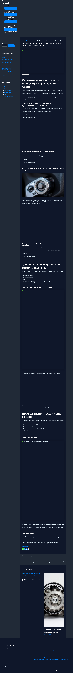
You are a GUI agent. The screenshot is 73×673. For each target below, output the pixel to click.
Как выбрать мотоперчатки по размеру (61, 650)
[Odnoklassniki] (28, 549)
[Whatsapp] (23, 549)
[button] (8, 6)
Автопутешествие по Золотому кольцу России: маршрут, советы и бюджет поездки (31, 579)
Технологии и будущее (12, 31)
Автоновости (10, 16)
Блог (5, 32)
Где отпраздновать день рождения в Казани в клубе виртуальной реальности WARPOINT (51, 659)
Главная (5, 6)
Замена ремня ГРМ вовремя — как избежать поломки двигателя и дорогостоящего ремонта (53, 631)
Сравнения (10, 26)
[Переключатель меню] (10, 8)
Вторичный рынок (11, 18)
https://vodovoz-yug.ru (58, 539)
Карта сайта (66, 669)
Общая (9, 11)
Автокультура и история (9, 12)
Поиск (3, 43)
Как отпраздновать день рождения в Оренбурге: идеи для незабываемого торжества (8, 64)
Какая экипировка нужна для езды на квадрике (60, 652)
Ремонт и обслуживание (12, 24)
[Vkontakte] (27, 549)
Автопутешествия (11, 17)
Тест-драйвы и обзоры (8, 27)
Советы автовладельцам (12, 25)
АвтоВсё (5, 3)
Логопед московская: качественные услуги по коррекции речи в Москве (7, 68)
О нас (9, 10)
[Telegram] (25, 549)
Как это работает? (7, 19)
